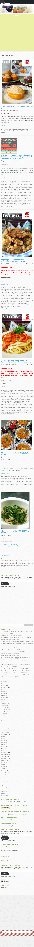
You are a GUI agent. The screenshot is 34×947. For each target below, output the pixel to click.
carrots (18, 290)
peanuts (10, 300)
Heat (16, 399)
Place (10, 407)
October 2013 (4, 781)
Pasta (30, 406)
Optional (13, 195)
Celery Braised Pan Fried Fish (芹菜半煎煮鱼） (11, 635)
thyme (20, 412)
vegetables (3, 306)
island (31, 297)
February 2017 (4, 699)
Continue (18, 395)
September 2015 (5, 734)
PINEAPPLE (6, 407)
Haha (8, 399)
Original (29, 298)
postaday (18, 197)
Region (2, 484)
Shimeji (19, 563)
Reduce (15, 200)
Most (21, 194)
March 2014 (3, 770)
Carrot (2, 560)
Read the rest (5, 125)
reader (2, 200)
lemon (29, 192)
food (30, 294)
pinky (9, 197)
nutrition (6, 406)
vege (23, 304)
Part (27, 406)
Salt (26, 409)
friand (14, 130)
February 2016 (4, 724)
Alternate (18, 183)
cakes (2, 130)
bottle (6, 184)
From (10, 398)
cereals (21, 393)
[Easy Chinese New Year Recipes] (17, 801)
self (7, 201)
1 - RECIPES (4, 181)
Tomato (14, 304)
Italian (22, 402)
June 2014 (3, 764)
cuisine (25, 292)
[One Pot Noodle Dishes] (17, 820)
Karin (8, 298)
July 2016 (3, 714)
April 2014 (3, 768)
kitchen (25, 192)
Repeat (24, 200)
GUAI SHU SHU (20, 130)
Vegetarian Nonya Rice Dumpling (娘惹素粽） (11, 649)
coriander (20, 292)
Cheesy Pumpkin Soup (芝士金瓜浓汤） (10, 655)
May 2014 (3, 766)
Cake (21, 184)
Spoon (19, 201)
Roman (22, 409)
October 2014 (4, 756)
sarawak (7, 484)
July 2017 (3, 689)
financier (6, 130)
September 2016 (5, 709)
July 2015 (3, 738)
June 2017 (3, 691)
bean (22, 559)
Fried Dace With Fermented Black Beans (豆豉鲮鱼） (13, 651)
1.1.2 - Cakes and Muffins (15, 129)
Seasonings (12, 410)
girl (15, 398)
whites (2, 206)
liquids (2, 194)
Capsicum (3, 393)
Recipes (6, 301)
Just (22, 192)
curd (10, 560)
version (16, 204)
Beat (28, 183)
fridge (6, 398)
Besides (27, 476)
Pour (26, 197)
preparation (4, 198)
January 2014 (4, 775)
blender (13, 391)
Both (29, 559)
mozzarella (29, 404)
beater (2, 184)
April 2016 (3, 720)
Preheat (30, 197)
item (2, 298)
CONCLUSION (4, 187)
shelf (13, 201)
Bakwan (3, 290)
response (11, 301)
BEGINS (6, 391)
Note (25, 194)
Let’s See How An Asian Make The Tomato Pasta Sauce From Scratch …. (16, 361)
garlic (13, 398)
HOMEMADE (28, 399)
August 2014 (3, 760)
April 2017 (3, 695)
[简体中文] (1, 880)
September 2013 (5, 783)
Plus (13, 300)
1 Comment (30, 364)
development (4, 396)
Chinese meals (27, 478)
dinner (9, 396)
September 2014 (5, 758)
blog (15, 290)
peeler (2, 197)
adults (22, 289)
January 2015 (4, 750)
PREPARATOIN (10, 198)
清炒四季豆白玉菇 (11, 565)
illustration (27, 401)
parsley (23, 406)
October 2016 (4, 707)
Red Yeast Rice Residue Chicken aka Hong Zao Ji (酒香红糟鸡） (15, 664)
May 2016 (3, 718)
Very (20, 204)
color (2, 479)
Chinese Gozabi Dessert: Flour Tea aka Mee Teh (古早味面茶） (16, 670)
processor (29, 407)
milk (14, 194)
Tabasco (21, 484)
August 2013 (3, 785)
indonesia (6, 297)
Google (10, 295)
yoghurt (13, 413)
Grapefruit (3, 190)
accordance (27, 181)
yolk (6, 206)
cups (17, 187)
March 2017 (3, 697)
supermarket (29, 410)
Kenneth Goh (14, 110)
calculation (25, 184)
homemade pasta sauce (6, 401)
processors (3, 409)
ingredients (3, 192)
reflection (19, 200)
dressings (19, 294)
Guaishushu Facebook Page (10, 850)
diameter (30, 187)
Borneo (2, 478)
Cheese (30, 393)
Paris (20, 406)
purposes (9, 409)
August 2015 (3, 736)
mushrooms (4, 563)
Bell (9, 391)
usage (12, 204)
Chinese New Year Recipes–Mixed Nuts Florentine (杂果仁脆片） (16, 637)
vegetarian (9, 306)
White (2, 565)
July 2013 (3, 787)
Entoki (26, 294)
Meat (17, 404)
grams (27, 189)
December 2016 (4, 703)
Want (23, 204)
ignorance (22, 401)
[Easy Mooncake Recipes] (17, 826)
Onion (13, 406)
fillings (18, 479)
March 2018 (3, 685)
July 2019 (3, 683)
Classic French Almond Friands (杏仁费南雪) (17, 107)
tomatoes (29, 412)
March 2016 (3, 722)
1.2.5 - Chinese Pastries (19, 287)
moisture (17, 194)
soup (29, 563)
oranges (17, 195)
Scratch (7, 410)
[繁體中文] (3, 880)
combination (7, 479)
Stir (19, 303)
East (23, 294)
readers (7, 200)
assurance (23, 183)
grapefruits (9, 190)
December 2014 (4, 752)
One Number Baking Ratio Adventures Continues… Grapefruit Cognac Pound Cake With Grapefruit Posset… (16, 157)
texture (16, 412)
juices (19, 192)
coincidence (28, 186)
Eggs (2, 189)
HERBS (19, 399)
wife (5, 565)
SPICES (12, 303)
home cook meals (11, 562)
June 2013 (3, 789)
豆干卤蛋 (3, 566)
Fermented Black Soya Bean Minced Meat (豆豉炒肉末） (14, 673)
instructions (10, 402)
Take (15, 203)
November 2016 (4, 705)
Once (8, 195)
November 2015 (4, 730)
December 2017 (4, 687)
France (31, 396)
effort (14, 479)
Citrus (18, 186)
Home (22, 399)
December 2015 (4, 728)
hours (27, 190)
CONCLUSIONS (14, 292)
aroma (27, 390)
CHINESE (3, 395)
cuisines (30, 292)
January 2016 (4, 726)
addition (3, 183)
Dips (5, 294)
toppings (3, 204)
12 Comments (30, 161)
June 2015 (3, 740)
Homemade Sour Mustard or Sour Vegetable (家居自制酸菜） (15, 675)
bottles (10, 184)
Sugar (27, 201)
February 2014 (4, 772)
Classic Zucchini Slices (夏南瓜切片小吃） (10, 639)
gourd (28, 560)
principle (17, 198)
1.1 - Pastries (5, 129)
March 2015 (3, 746)
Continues (10, 187)
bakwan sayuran (9, 290)
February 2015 (4, 748)
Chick (11, 186)
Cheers (7, 186)
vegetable (27, 304)
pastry (29, 195)
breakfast (17, 391)
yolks (8, 206)
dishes (11, 294)
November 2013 (4, 779)
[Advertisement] (17, 34)
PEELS (6, 197)
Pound (22, 197)
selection (3, 201)
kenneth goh (14, 298)
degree (21, 187)
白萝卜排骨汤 (19, 565)
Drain (14, 294)
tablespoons (10, 203)
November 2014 (4, 754)
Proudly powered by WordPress (9, 932)
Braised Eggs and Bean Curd (11, 546)
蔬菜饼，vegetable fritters (7, 308)
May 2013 (3, 791)
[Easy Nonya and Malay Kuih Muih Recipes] (17, 814)
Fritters (6, 295)
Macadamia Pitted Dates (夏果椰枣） (9, 647)
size (16, 201)
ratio (11, 168)
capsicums (8, 393)
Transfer (8, 204)
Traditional (3, 413)
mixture (21, 404)
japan (5, 298)
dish (8, 294)
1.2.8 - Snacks (25, 129)
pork (14, 407)
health (12, 399)
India (2, 297)
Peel (2, 407)
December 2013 (4, 777)
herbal (9, 481)
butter (13, 184)
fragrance (15, 189)
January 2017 (4, 701)
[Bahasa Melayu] (4, 880)
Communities (7, 292)
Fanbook (20, 560)
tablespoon (3, 203)
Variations (18, 304)
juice (16, 192)
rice (15, 301)
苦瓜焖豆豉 (25, 565)
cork (14, 187)
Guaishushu (28, 130)
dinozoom (29, 932)
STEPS (23, 201)
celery (13, 393)
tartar (18, 203)
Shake (9, 201)
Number (28, 194)
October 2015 (4, 732)
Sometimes (3, 303)
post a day (17, 300)
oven (21, 195)
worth (2, 486)
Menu (17, 15)
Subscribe (4, 584)
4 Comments (30, 263)
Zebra (12, 206)
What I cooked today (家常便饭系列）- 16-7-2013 (17, 454)
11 (20, 476)
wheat (18, 306)
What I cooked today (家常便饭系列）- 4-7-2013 (16, 532)
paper (5, 300)
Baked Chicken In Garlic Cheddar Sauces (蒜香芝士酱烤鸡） (15, 668)
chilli (2, 292)
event (5, 189)
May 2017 (3, 693)
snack (23, 410)
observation (4, 195)
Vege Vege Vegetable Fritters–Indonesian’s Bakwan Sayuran (13, 260)
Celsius (31, 184)
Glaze (23, 189)
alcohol (13, 183)
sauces (22, 301)
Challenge (23, 290)
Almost (26, 289)
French (11, 130)
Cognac (22, 186)
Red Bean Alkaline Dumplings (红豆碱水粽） (11, 677)
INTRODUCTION (10, 192)
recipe (10, 200)
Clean (7, 395)
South (8, 303)
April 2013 (3, 793)
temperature (23, 203)
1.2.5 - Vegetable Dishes (6, 289)
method (24, 298)
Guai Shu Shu (18, 7)
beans (26, 559)
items (26, 402)
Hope (20, 190)
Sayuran (27, 301)
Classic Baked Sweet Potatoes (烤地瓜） (10, 653)
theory (28, 203)
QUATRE (21, 198)
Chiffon (14, 186)
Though (9, 304)
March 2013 (3, 795)
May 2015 (3, 742)
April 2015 (3, 744)
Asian (30, 289)
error (19, 396)
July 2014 (3, 762)
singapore (15, 484)
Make (10, 194)
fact (8, 189)
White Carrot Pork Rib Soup (10, 544)
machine (7, 194)
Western (27, 204)
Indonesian (12, 297)
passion (25, 195)
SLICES (20, 410)
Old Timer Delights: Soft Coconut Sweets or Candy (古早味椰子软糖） (17, 641)
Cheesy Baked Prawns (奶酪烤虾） (9, 666)
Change (3, 186)
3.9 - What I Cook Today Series (9, 476)
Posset (13, 197)
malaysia (19, 298)
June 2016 (3, 716)
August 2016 (3, 711)
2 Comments (30, 457)
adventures (8, 183)
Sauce (28, 200)
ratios (28, 198)
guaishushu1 (4, 132)
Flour (11, 189)
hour (24, 190)
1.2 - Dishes (10, 287)
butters (17, 184)
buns (6, 478)
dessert (25, 187)
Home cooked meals (20, 481)
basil (2, 391)
